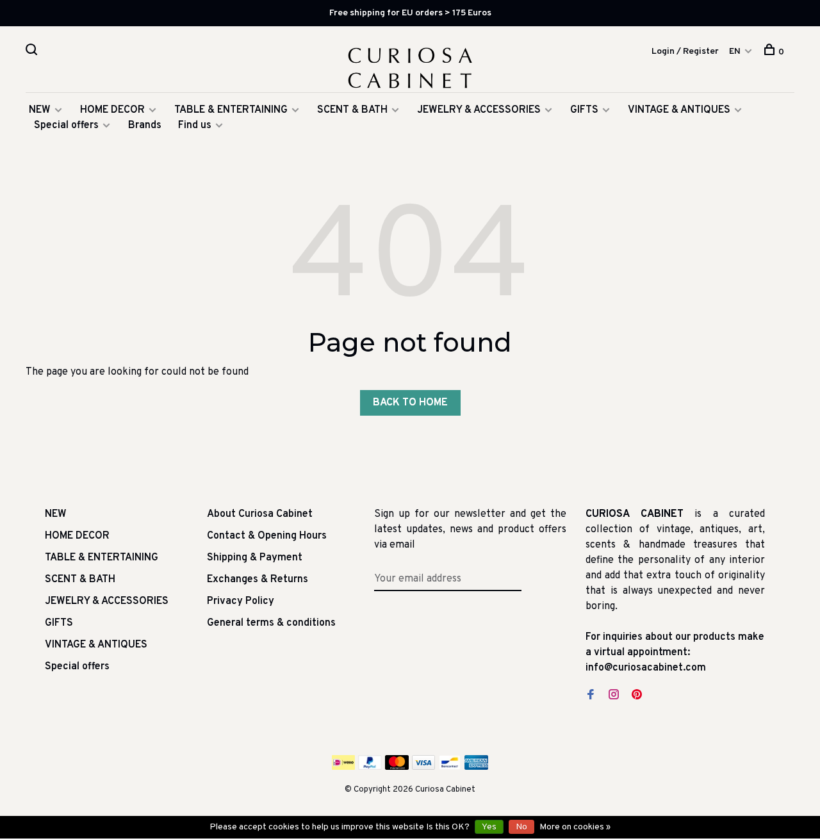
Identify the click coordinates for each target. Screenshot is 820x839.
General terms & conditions (271, 623)
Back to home (410, 402)
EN (735, 51)
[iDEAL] (343, 767)
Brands (144, 125)
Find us (194, 125)
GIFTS (584, 110)
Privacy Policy (240, 601)
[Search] (33, 52)
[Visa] (424, 767)
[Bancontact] (449, 767)
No (521, 827)
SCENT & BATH (352, 110)
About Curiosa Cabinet (260, 514)
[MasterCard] (397, 767)
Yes (489, 827)
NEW (40, 110)
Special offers (66, 125)
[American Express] (476, 767)
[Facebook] (591, 696)
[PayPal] (370, 767)
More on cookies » (575, 827)
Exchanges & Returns (257, 579)
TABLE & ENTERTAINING (231, 110)
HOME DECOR (112, 110)
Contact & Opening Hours (267, 536)
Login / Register (685, 51)
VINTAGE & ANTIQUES (679, 110)
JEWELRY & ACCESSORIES (479, 110)
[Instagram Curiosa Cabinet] (614, 696)
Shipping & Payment (254, 557)
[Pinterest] (637, 696)
